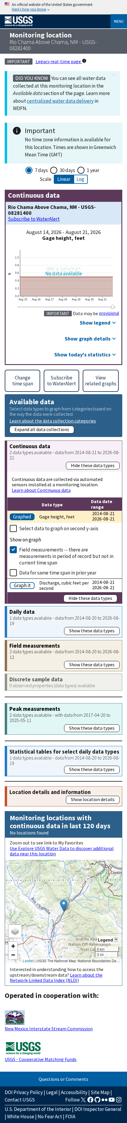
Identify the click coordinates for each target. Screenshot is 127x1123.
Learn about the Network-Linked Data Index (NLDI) (56, 977)
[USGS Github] (97, 1101)
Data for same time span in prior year (57, 572)
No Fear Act (50, 1116)
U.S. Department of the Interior (38, 1109)
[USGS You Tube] (111, 1101)
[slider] (112, 307)
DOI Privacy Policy (24, 1092)
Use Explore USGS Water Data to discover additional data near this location (62, 851)
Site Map (100, 1092)
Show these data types (92, 630)
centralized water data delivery (60, 101)
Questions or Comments (63, 1079)
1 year (93, 170)
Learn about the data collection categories (52, 420)
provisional (109, 313)
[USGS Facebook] (90, 1101)
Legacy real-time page (58, 61)
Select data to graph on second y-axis (58, 528)
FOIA (70, 1116)
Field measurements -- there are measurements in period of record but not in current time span (66, 556)
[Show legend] (116, 939)
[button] (63, 905)
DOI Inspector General (97, 1109)
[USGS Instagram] (118, 1101)
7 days (41, 170)
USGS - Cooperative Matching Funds (40, 1059)
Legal (52, 1092)
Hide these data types (93, 465)
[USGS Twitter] (83, 1101)
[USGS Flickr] (104, 1101)
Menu (118, 21)
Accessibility (74, 1092)
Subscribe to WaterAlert (34, 219)
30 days (67, 170)
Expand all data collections (41, 429)
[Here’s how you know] (63, 7)
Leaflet (28, 960)
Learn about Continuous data (41, 490)
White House (20, 1116)
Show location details (93, 799)
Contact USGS (20, 1099)
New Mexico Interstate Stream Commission (49, 1029)
